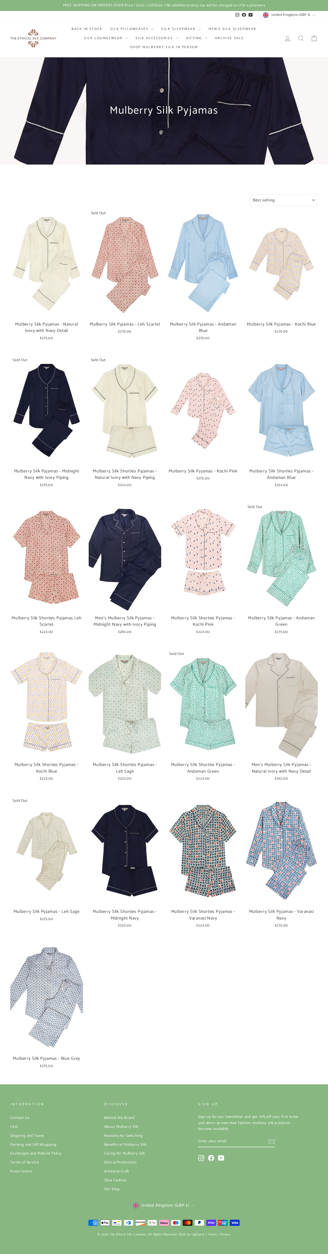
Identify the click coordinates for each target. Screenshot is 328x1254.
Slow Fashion (115, 1180)
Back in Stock (86, 29)
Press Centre (21, 1171)
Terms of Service (24, 1162)
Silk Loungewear (104, 38)
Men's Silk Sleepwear (233, 29)
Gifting (194, 38)
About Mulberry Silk (121, 1127)
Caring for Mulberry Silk (124, 1153)
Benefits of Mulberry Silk (125, 1145)
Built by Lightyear (192, 1234)
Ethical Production (120, 1162)
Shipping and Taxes (27, 1136)
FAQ (14, 1127)
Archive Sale (229, 38)
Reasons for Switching (123, 1136)
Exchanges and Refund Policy (36, 1153)
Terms (212, 1234)
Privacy (225, 1234)
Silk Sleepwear (179, 29)
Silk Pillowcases (130, 29)
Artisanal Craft (116, 1171)
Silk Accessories (155, 38)
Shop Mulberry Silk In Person (164, 47)
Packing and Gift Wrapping (33, 1145)
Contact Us (20, 1118)
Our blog (112, 1189)
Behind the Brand (119, 1118)
